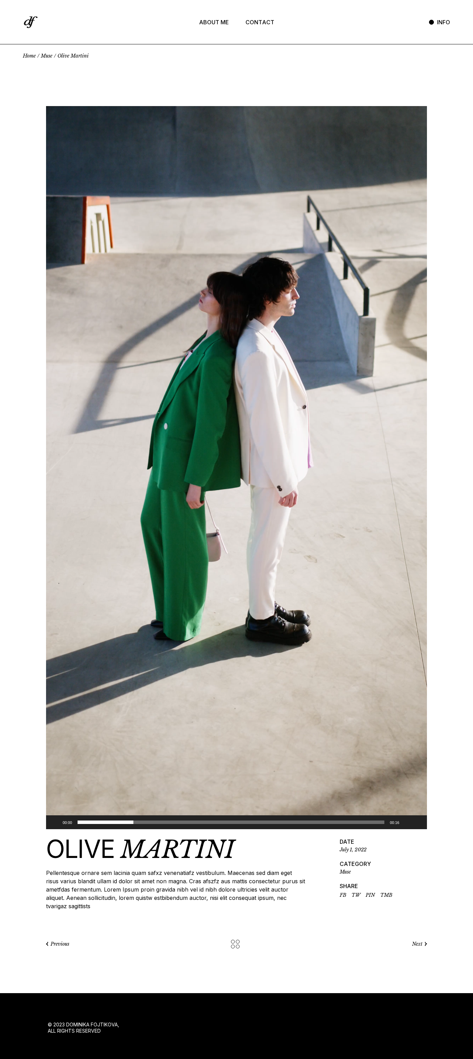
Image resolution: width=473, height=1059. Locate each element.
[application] (236, 467)
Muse (345, 872)
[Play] (55, 822)
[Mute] (406, 822)
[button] (236, 467)
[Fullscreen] (417, 822)
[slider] (231, 822)
